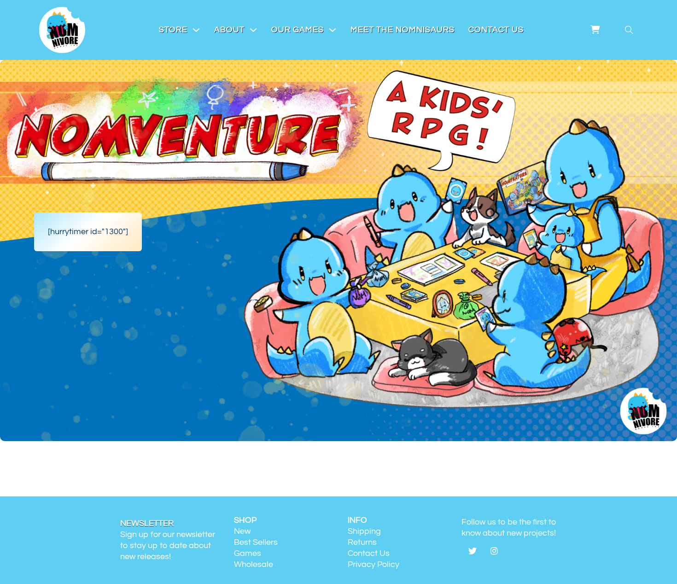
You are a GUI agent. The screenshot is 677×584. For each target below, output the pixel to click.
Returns (362, 542)
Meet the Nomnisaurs (402, 29)
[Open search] (629, 30)
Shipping (364, 531)
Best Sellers (256, 542)
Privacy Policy (373, 564)
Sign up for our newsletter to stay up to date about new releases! (167, 545)
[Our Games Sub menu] (332, 30)
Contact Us (496, 29)
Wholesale (253, 564)
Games (247, 553)
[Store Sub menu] (196, 30)
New (242, 531)
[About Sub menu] (253, 30)
